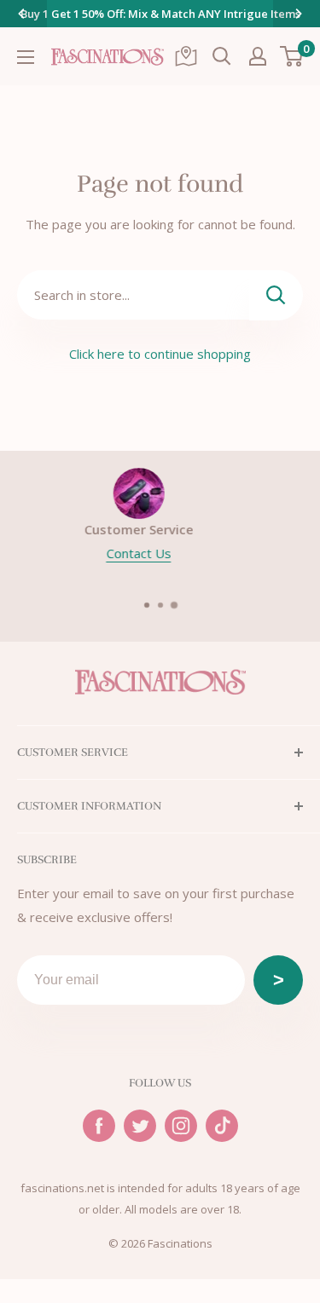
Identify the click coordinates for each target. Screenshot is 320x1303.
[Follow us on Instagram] (181, 1126)
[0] (292, 56)
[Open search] (221, 56)
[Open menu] (25, 57)
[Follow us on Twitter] (140, 1126)
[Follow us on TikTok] (222, 1126)
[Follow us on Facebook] (99, 1126)
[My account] (257, 56)
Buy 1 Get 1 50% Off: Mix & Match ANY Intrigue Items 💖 (160, 24)
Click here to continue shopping (160, 353)
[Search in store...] (276, 295)
